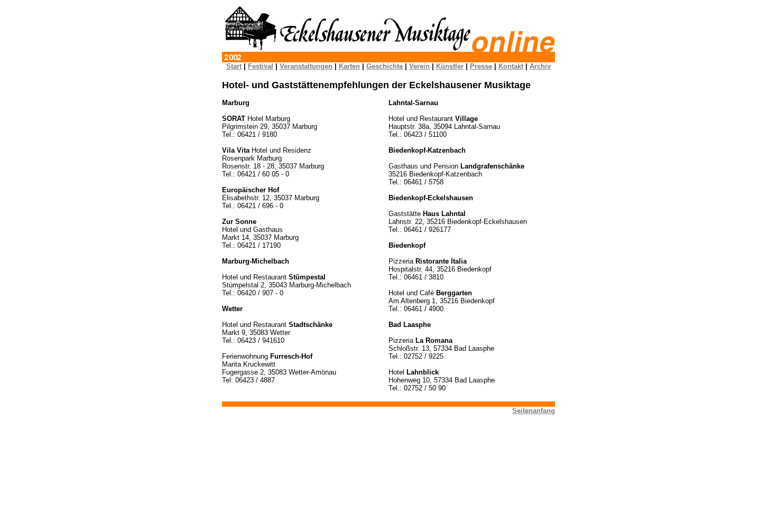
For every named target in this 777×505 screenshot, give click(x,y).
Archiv (540, 66)
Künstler (450, 66)
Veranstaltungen (306, 66)
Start (234, 66)
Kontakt (510, 66)
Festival (260, 66)
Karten (349, 66)
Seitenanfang (533, 411)
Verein (419, 66)
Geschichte (384, 66)
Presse (481, 66)
